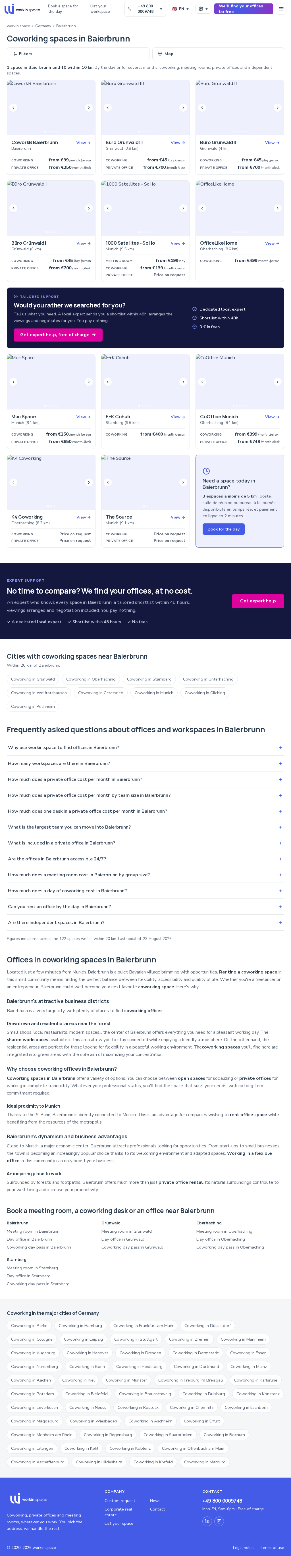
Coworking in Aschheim (150, 1421)
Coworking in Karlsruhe (255, 1380)
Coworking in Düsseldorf (207, 1325)
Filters (25, 54)
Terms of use (272, 1547)
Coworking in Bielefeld (86, 1394)
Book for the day (223, 529)
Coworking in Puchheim (33, 706)
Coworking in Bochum (224, 1435)
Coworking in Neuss (87, 1407)
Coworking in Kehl (81, 1448)
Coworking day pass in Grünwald (132, 1247)
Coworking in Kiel (78, 1380)
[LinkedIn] (207, 1521)
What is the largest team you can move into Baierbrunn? (145, 827)
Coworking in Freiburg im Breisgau (190, 1380)
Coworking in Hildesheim (99, 1462)
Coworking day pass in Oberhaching (230, 1247)
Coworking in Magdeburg (35, 1421)
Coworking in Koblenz (130, 1448)
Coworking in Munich (154, 693)
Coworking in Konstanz (258, 1394)
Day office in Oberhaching (220, 1239)
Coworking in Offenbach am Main (193, 1448)
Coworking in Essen (248, 1353)
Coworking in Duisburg (203, 1394)
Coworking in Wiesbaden (93, 1421)
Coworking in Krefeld (153, 1462)
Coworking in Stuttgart (136, 1339)
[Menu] (281, 8)
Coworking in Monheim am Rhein (41, 1435)
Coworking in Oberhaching (91, 679)
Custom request (120, 1500)
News (155, 1500)
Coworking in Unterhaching (208, 679)
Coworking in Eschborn (246, 1407)
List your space (119, 1523)
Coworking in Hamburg (80, 1325)
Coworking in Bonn (87, 1366)
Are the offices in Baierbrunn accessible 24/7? (145, 859)
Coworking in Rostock (138, 1407)
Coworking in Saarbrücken (168, 1435)
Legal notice (244, 1547)
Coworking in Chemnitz (191, 1407)
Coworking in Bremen (189, 1339)
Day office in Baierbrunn (29, 1239)
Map (169, 54)
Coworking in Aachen (31, 1380)
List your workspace (100, 8)
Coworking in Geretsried (100, 693)
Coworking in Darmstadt (195, 1353)
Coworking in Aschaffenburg (38, 1462)
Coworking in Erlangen (32, 1448)
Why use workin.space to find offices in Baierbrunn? (145, 747)
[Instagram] (219, 1521)
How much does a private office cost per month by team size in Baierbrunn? (145, 795)
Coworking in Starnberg (149, 679)
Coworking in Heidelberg (139, 1366)
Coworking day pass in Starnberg (38, 1284)
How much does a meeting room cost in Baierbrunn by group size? (145, 874)
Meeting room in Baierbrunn (33, 1231)
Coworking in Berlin (29, 1325)
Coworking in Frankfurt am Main (143, 1325)
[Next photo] (89, 108)
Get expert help (258, 601)
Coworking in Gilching (205, 693)
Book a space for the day (63, 8)
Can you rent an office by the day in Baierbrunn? (145, 906)
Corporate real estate (118, 1512)
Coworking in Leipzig (83, 1339)
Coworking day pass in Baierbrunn (39, 1247)
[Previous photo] (13, 108)
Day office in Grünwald (122, 1239)
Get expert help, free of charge (58, 335)
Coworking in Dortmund (196, 1366)
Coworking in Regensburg (108, 1435)
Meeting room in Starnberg (32, 1268)
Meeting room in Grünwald (126, 1231)
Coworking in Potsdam (32, 1394)
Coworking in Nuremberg (34, 1366)
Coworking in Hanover (87, 1353)
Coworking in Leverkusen (34, 1407)
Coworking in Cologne (32, 1339)
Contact (157, 1509)
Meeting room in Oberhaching (224, 1231)
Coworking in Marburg (205, 1462)
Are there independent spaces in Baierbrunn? (145, 922)
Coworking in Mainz (248, 1366)
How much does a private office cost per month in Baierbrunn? (145, 779)
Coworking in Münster (126, 1380)
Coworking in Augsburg (33, 1353)
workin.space (18, 26)
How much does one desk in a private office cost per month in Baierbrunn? (145, 811)
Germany (43, 26)
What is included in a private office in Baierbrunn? (145, 843)
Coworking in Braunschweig (145, 1394)
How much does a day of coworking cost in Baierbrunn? (145, 890)
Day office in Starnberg (29, 1276)
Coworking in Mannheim (243, 1339)
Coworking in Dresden (140, 1353)
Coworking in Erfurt (202, 1421)
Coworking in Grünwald (33, 679)
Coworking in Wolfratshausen (39, 693)
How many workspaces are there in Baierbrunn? (145, 763)
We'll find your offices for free (241, 8)
